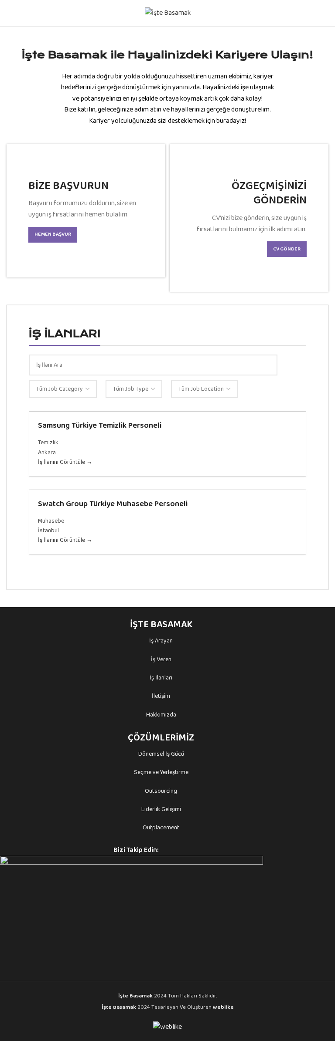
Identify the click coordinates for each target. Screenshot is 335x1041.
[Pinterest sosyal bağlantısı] (204, 850)
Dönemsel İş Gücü (161, 754)
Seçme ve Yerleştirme (161, 772)
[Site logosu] (168, 12)
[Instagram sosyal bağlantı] (184, 850)
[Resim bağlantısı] (131, 912)
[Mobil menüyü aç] (10, 13)
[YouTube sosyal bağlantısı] (194, 850)
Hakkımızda (161, 715)
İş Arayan (161, 641)
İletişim (161, 696)
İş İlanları (161, 678)
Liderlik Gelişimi (161, 809)
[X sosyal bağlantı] (174, 850)
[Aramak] (325, 13)
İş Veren (161, 659)
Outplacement (161, 827)
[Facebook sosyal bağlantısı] (164, 850)
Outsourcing (161, 791)
